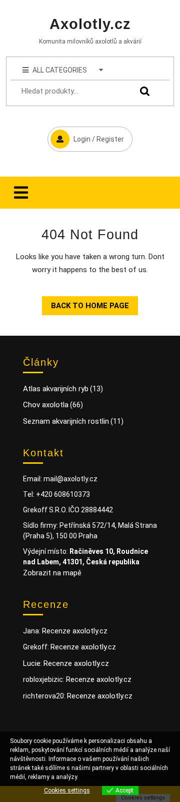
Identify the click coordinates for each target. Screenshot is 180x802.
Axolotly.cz (90, 24)
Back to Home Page (85, 303)
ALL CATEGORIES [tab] (59, 70)
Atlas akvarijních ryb (55, 388)
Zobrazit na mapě (52, 572)
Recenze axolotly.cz (75, 630)
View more (94, 776)
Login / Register (86, 135)
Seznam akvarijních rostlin (66, 421)
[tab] (21, 193)
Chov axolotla (45, 404)
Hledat (142, 91)
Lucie (31, 663)
